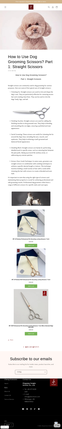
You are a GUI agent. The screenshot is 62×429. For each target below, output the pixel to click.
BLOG (6, 387)
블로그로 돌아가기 (32, 347)
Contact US (7, 395)
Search (6, 383)
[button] (5, 7)
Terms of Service (9, 399)
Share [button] (11, 340)
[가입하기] (45, 372)
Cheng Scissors (45, 425)
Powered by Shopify (53, 425)
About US (7, 391)
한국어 (8, 425)
